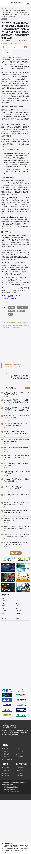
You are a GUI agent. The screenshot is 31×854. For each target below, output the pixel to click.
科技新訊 (20, 749)
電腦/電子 (21, 311)
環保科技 (11, 311)
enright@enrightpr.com (8, 298)
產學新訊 (20, 754)
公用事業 (11, 308)
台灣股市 (3, 601)
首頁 (5, 8)
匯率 (17, 608)
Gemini (3, 618)
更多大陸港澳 (15, 553)
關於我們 (20, 768)
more (27, 388)
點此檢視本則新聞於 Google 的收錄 (11, 367)
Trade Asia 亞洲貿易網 (13, 791)
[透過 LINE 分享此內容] (9, 47)
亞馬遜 (18, 601)
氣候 (2, 608)
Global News (8, 759)
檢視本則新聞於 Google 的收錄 (9, 43)
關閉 (6, 852)
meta (2, 616)
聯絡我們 (20, 776)
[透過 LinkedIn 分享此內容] (20, 47)
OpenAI (18, 613)
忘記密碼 (6, 776)
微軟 (2, 603)
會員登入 (6, 773)
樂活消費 (20, 751)
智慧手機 (18, 611)
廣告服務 (20, 773)
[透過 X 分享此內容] (14, 47)
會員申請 (6, 770)
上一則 (5, 373)
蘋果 (2, 613)
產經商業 (6, 749)
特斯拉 (18, 618)
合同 (10, 314)
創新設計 (6, 751)
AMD (17, 603)
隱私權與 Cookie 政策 (14, 848)
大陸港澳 (10, 8)
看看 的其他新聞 (12, 364)
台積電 (18, 598)
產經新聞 (3, 611)
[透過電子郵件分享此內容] (25, 47)
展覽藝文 (6, 754)
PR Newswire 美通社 (7, 40)
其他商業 (6, 757)
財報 (17, 606)
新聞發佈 (6, 768)
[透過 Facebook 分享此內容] (3, 47)
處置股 (3, 606)
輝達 (2, 598)
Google (18, 616)
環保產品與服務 (22, 308)
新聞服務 (20, 770)
